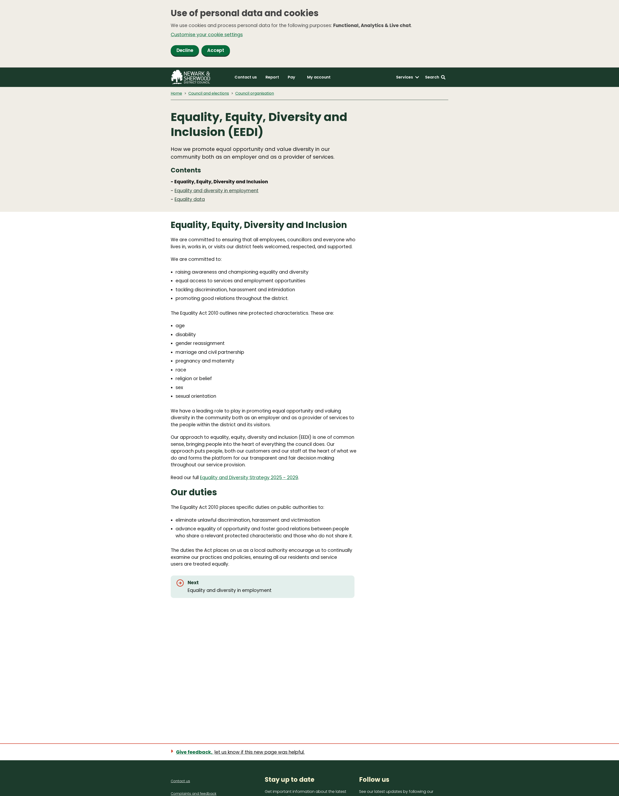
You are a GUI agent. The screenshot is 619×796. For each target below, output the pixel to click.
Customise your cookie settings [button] (207, 34)
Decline (185, 50)
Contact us (246, 77)
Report (272, 77)
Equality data (190, 199)
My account (319, 77)
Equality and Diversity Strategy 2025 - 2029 (249, 477)
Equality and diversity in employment (216, 190)
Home (176, 93)
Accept (215, 50)
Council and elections (208, 93)
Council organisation (254, 93)
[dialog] (309, 34)
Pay (291, 77)
